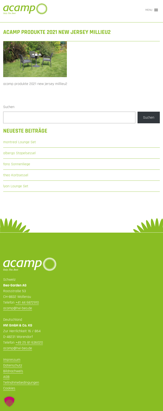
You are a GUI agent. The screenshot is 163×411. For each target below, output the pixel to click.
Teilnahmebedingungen (21, 382)
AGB (6, 376)
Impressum (11, 359)
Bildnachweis (13, 371)
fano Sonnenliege (16, 164)
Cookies (9, 388)
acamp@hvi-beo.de (17, 308)
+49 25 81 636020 (29, 342)
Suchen (8, 106)
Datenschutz (12, 365)
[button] (148, 10)
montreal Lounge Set (19, 142)
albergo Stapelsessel (19, 153)
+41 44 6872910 (27, 302)
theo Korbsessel (15, 175)
